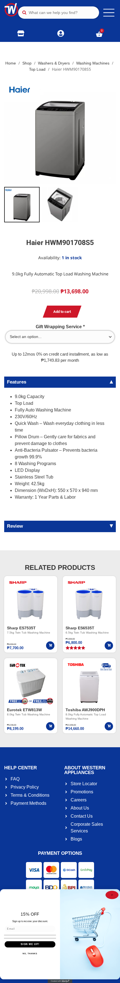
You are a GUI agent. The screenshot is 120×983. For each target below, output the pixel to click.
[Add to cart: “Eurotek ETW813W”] (50, 726)
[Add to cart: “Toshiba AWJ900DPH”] (109, 726)
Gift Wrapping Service (60, 327)
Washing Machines (92, 63)
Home (10, 63)
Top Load (37, 69)
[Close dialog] (111, 895)
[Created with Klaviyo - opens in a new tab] (60, 981)
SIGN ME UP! (30, 944)
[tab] (60, 382)
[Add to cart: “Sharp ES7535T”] (50, 645)
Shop (27, 63)
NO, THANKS (30, 954)
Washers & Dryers (54, 63)
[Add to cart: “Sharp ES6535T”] (109, 645)
